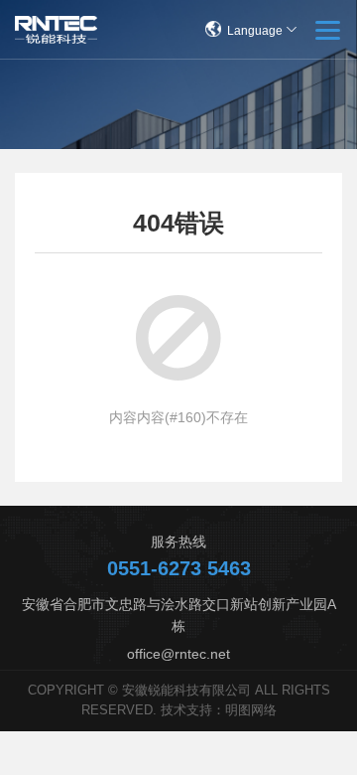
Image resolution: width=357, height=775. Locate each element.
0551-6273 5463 (179, 568)
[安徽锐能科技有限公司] (56, 30)
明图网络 (251, 709)
